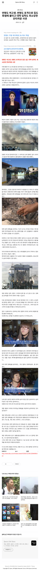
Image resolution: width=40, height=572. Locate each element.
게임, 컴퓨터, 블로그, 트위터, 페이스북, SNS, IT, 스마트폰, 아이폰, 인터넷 (16, 545)
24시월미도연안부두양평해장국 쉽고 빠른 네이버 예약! (14, 49)
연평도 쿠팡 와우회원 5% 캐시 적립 (16, 35)
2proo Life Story (20, 2)
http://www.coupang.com (11, 32)
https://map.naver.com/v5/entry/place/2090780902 (18, 46)
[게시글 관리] (10, 464)
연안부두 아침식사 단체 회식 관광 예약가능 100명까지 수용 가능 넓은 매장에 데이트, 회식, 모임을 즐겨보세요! (14, 53)
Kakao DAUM (27, 566)
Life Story (20, 10)
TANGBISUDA (13, 566)
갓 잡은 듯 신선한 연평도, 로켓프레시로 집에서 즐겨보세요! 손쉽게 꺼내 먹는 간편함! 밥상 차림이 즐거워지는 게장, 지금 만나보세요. (20, 39)
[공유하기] (8, 464)
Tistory (33, 566)
